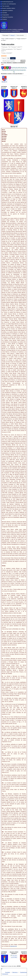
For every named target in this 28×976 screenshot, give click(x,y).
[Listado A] (2, 67)
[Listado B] (5, 67)
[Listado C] (7, 67)
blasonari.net (13, 946)
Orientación (5, 974)
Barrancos (15, 972)
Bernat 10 (4, 81)
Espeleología (23, 972)
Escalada (7, 972)
